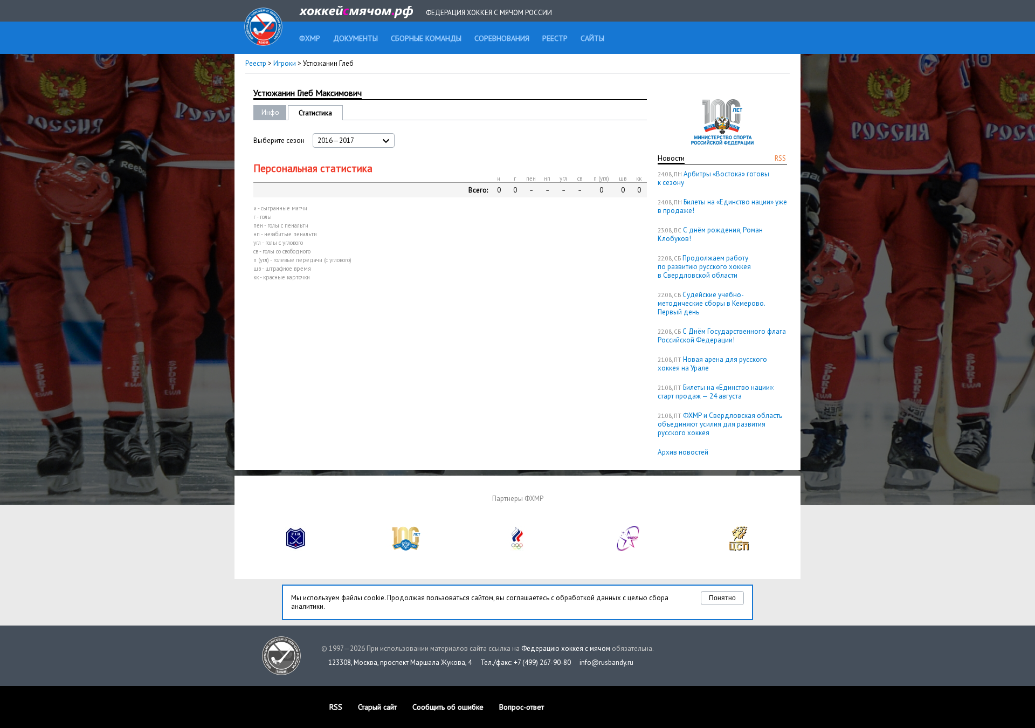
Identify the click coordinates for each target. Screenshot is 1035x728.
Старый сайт (377, 707)
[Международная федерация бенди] (296, 548)
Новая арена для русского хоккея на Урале (712, 364)
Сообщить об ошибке (448, 707)
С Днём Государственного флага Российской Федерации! (722, 336)
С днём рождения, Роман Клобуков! (710, 234)
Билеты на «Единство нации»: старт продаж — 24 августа (716, 392)
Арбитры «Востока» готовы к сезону (713, 178)
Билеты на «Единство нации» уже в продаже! (722, 206)
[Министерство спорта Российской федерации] (406, 548)
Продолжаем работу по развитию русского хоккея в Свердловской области (704, 266)
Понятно (722, 598)
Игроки (284, 63)
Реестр (255, 63)
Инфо (270, 112)
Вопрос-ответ (521, 707)
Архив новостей (683, 452)
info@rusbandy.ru (606, 662)
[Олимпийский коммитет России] (517, 548)
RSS (780, 158)
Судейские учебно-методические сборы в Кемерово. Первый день (711, 303)
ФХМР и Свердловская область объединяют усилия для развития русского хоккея (720, 424)
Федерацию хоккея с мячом (565, 648)
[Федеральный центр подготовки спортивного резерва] (628, 548)
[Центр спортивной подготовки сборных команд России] (739, 548)
